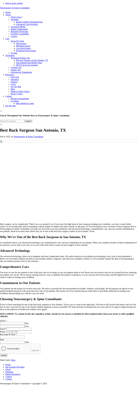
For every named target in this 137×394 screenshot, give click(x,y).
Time (27, 342)
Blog (13, 360)
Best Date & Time (8, 334)
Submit (4, 355)
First (26, 323)
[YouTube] (74, 390)
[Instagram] (70, 390)
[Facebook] (67, 390)
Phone (3, 332)
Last (26, 326)
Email (3, 329)
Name (3, 321)
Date (2, 339)
